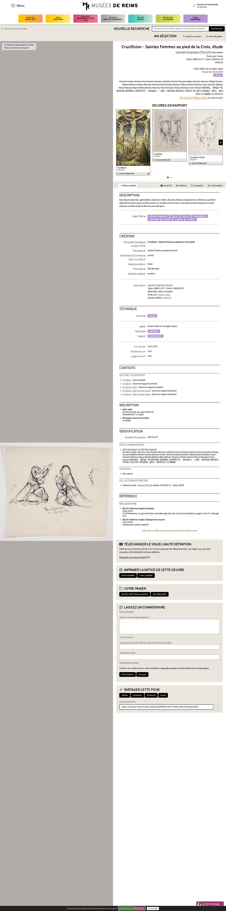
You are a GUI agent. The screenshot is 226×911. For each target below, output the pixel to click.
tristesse (178, 219)
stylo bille (154, 331)
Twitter (125, 695)
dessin (218, 75)
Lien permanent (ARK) (127, 702)
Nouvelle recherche (131, 29)
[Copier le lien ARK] (216, 707)
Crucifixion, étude (197, 158)
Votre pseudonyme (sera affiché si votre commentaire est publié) (145, 643)
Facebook (137, 695)
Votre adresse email (127, 653)
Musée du (113, 18)
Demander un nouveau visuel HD (133, 557)
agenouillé (154, 219)
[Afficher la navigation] (13, 5)
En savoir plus (202, 7)
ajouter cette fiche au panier (135, 594)
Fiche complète (145, 575)
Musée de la (85, 18)
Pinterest (151, 695)
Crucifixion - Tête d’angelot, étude (136, 391)
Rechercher (216, 29)
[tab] (168, 177)
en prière (191, 219)
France (161, 294)
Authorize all (126, 908)
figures (175, 216)
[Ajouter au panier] (148, 111)
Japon (167, 294)
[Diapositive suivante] (221, 142)
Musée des (30, 18)
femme (185, 216)
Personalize (153, 908)
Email (163, 695)
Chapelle (140, 18)
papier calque (155, 336)
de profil (166, 219)
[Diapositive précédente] (118, 142)
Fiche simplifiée (128, 575)
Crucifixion (121, 168)
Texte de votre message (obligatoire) (134, 617)
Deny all (140, 908)
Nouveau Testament (158, 216)
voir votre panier (215, 36)
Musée (58, 18)
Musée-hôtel (168, 18)
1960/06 (167, 298)
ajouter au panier (193, 36)
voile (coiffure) (199, 216)
